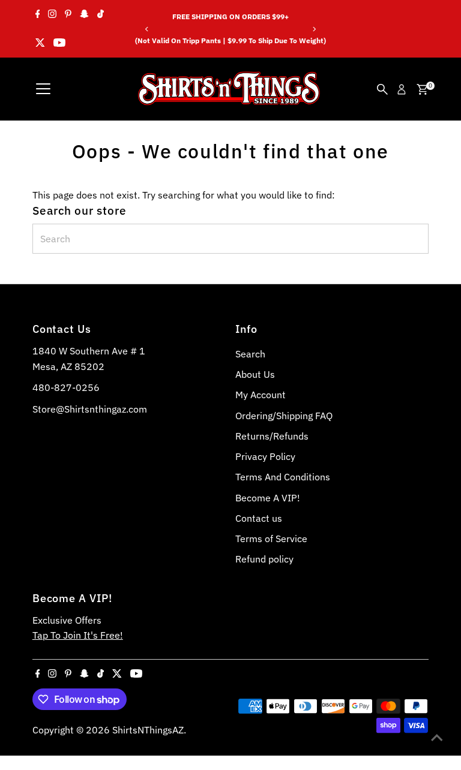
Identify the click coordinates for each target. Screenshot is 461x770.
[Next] (313, 29)
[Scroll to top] (437, 737)
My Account (260, 395)
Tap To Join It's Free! (77, 635)
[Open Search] (382, 89)
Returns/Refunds (272, 436)
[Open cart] (422, 89)
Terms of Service (271, 539)
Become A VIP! (267, 498)
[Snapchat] (84, 14)
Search (250, 354)
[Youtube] (59, 43)
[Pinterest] (68, 14)
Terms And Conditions (282, 477)
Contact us (258, 518)
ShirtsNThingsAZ (148, 730)
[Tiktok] (100, 14)
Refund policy (264, 559)
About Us (255, 374)
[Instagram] (52, 14)
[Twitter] (40, 43)
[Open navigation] (43, 89)
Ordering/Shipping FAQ (284, 416)
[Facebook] (37, 14)
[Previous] (147, 29)
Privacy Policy (265, 456)
